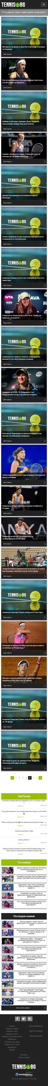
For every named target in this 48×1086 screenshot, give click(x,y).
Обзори (12, 1050)
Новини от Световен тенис (12, 1037)
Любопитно (12, 1039)
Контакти (24, 1055)
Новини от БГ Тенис (12, 1044)
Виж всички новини (22, 1008)
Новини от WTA (12, 1034)
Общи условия (24, 1057)
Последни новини (24, 916)
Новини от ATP (12, 1031)
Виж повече (7, 54)
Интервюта (12, 1047)
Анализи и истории (12, 1042)
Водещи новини (12, 1029)
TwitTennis (24, 796)
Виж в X (20, 806)
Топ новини (24, 862)
